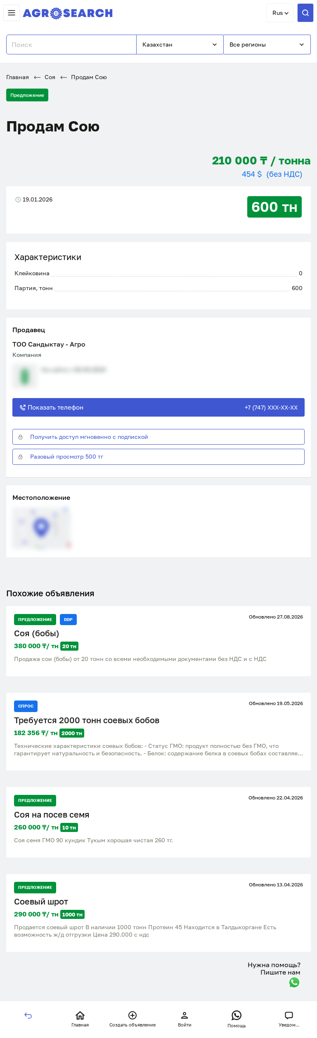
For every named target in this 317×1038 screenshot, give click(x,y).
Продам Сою (88, 76)
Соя (49, 76)
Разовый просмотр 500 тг (66, 456)
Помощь (236, 1025)
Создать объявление (132, 1024)
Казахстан (157, 44)
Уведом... (289, 1024)
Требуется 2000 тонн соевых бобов (86, 720)
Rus (277, 12)
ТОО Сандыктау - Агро (48, 344)
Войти (185, 1024)
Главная (17, 76)
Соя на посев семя (52, 814)
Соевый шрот (41, 901)
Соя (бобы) (36, 633)
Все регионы (247, 44)
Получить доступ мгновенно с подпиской (89, 436)
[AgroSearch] (68, 12)
